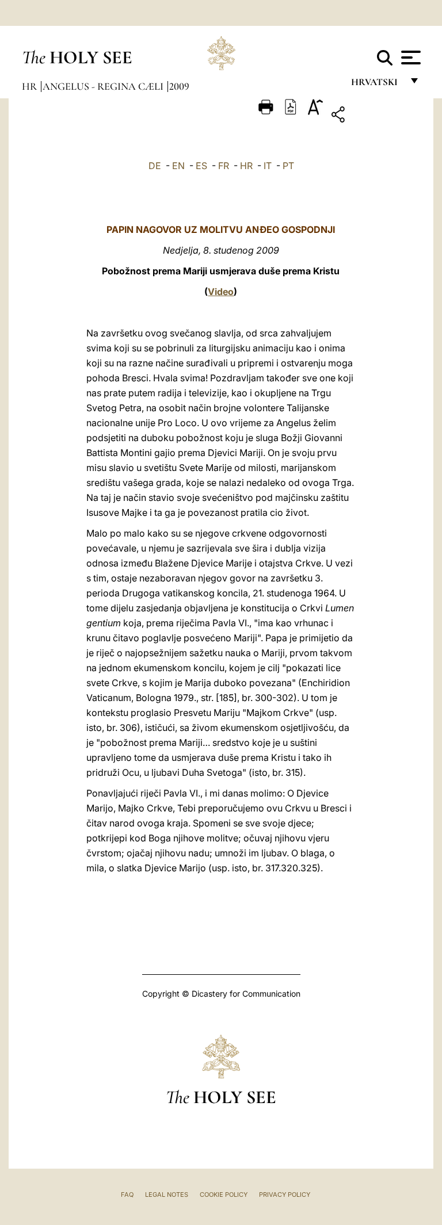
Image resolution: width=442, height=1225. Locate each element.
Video (221, 291)
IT (268, 165)
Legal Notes (166, 1194)
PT (288, 165)
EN (178, 165)
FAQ (127, 1194)
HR (246, 165)
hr (30, 86)
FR (223, 165)
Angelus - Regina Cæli (104, 86)
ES (201, 165)
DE (154, 165)
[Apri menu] (409, 57)
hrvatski (376, 85)
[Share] (374, 116)
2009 (179, 86)
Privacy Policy (284, 1194)
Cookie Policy (223, 1194)
